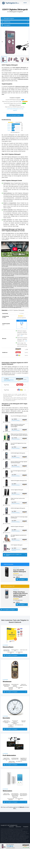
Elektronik (5, 645)
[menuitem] (15, 18)
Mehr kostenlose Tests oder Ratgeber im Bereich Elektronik (15, 621)
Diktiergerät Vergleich (16, 12)
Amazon (4, 368)
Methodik (3, 324)
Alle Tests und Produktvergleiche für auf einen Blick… (15, 807)
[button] (15, 18)
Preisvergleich (17, 77)
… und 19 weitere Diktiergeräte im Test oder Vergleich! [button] (15, 109)
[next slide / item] (28, 41)
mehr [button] (22, 335)
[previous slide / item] (2, 41)
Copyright (3, 825)
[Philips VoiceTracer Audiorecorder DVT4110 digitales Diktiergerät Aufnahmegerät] (7, 594)
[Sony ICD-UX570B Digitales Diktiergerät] (7, 572)
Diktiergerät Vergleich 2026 (21, 86)
